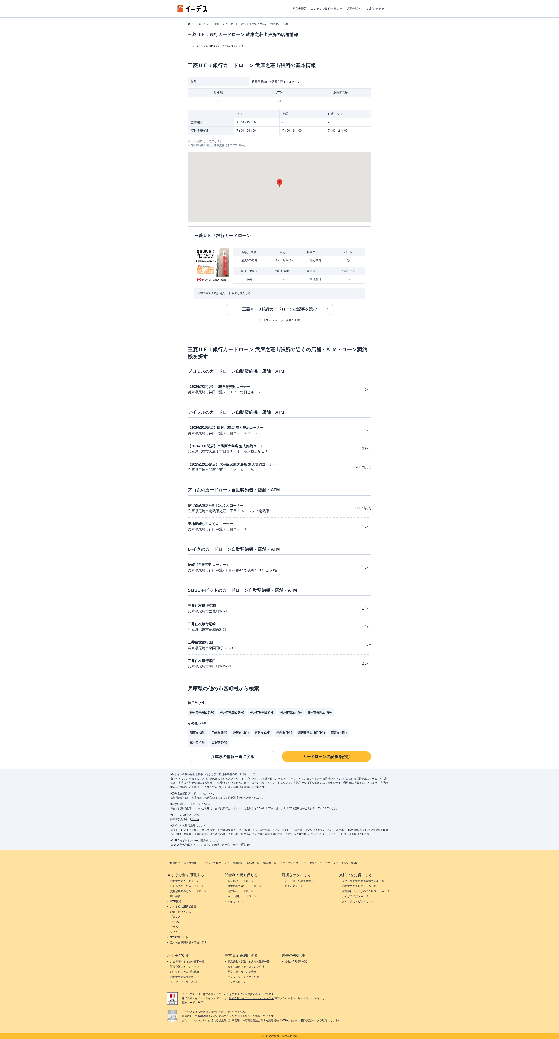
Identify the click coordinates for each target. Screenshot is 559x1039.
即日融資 (175, 896)
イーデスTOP (198, 24)
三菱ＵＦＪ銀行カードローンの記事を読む (279, 309)
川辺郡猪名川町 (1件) (311, 732)
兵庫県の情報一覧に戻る (232, 756)
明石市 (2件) (197, 732)
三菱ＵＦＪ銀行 (237, 24)
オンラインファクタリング (243, 977)
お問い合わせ (375, 8)
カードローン (217, 24)
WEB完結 (175, 901)
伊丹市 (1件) (284, 732)
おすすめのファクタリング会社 (246, 966)
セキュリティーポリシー (323, 862)
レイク (174, 932)
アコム (174, 927)
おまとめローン (294, 886)
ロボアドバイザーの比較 (184, 982)
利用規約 (238, 862)
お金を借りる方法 (180, 911)
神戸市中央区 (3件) (202, 712)
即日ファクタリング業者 (242, 971)
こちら (195, 819)
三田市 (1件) (197, 742)
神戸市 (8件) (197, 703)
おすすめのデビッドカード (358, 901)
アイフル (175, 922)
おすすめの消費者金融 (183, 906)
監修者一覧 (253, 862)
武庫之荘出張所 (279, 24)
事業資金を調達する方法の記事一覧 (248, 961)
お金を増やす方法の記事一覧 (187, 961)
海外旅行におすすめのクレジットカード (365, 891)
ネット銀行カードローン (242, 896)
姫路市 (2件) (262, 732)
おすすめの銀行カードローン (245, 886)
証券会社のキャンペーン (184, 966)
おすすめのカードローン (184, 880)
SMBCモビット (179, 937)
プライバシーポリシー (293, 862)
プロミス (175, 916)
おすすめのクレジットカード (359, 886)
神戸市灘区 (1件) (291, 712)
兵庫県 (253, 24)
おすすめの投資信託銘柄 (184, 971)
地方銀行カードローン (241, 891)
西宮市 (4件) (339, 732)
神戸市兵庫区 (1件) (262, 712)
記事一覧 (352, 8)
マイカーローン (237, 901)
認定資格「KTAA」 (279, 1020)
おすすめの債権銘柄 (182, 977)
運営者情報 (299, 8)
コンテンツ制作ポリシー (326, 8)
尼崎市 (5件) (219, 732)
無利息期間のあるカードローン (188, 891)
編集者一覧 (269, 862)
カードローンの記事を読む (326, 756)
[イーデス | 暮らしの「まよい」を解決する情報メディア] (191, 11)
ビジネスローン (237, 982)
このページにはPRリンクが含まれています (218, 45)
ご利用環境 (173, 862)
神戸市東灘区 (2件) (232, 712)
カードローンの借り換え (299, 880)
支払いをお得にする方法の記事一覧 (363, 880)
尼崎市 (263, 24)
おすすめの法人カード (355, 896)
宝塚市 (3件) (219, 742)
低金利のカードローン (241, 880)
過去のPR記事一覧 (296, 961)
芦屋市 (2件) (241, 732)
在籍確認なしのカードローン (187, 886)
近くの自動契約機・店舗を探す (188, 942)
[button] (279, 183)
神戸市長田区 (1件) (320, 712)
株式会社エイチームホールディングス (251, 998)
